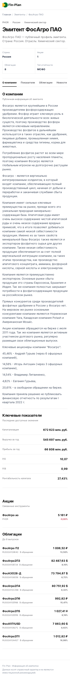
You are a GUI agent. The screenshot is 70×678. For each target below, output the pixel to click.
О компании (9, 82)
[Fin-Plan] (11, 4)
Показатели (28, 82)
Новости (62, 82)
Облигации (45, 82)
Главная (6, 14)
